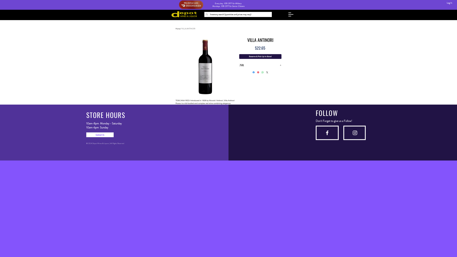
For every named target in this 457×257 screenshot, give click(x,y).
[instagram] (355, 133)
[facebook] (327, 133)
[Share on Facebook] (253, 72)
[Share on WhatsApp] (262, 72)
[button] (290, 14)
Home (178, 28)
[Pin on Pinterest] (258, 72)
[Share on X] (267, 72)
